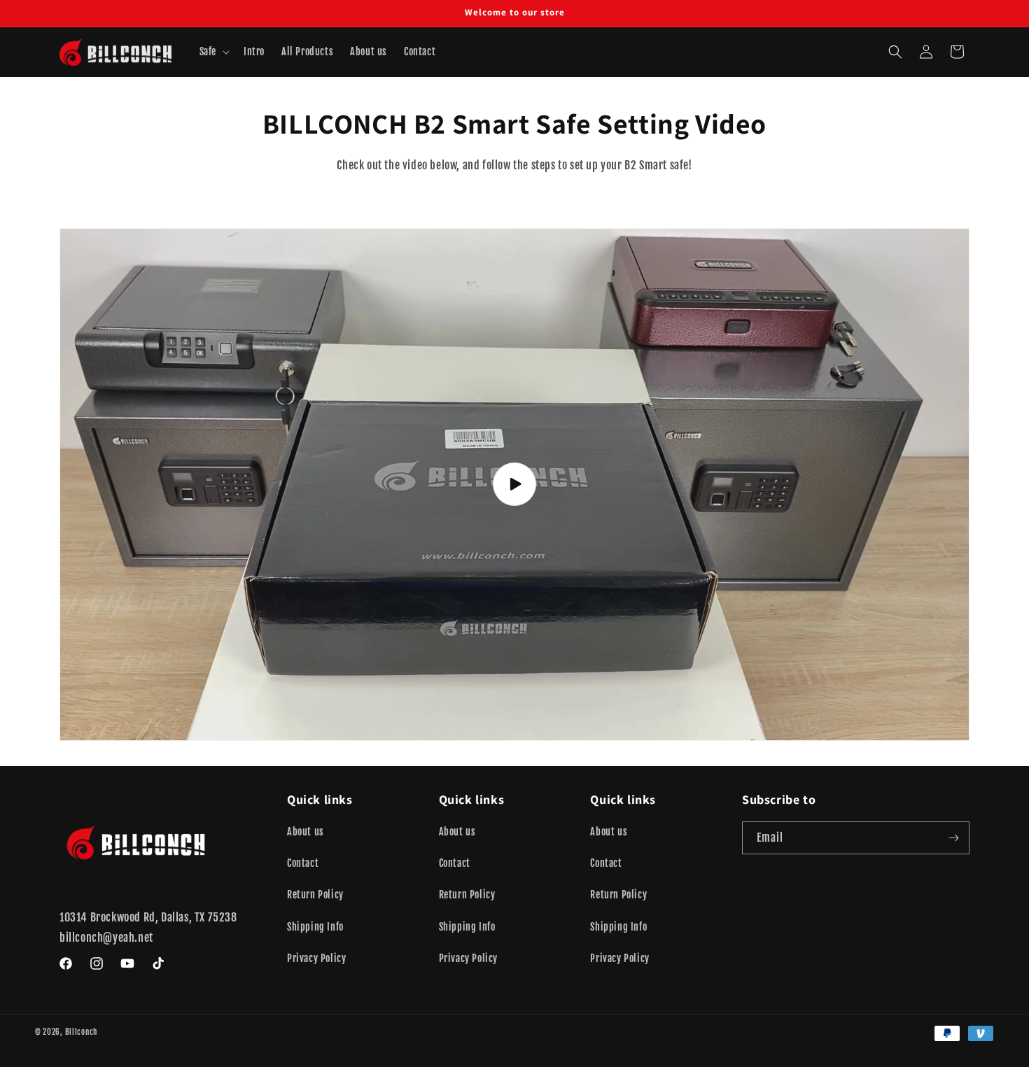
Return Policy (315, 895)
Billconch (81, 1032)
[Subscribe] (953, 837)
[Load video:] (514, 484)
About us (305, 832)
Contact (302, 863)
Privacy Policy (316, 958)
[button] (213, 51)
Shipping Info (315, 927)
